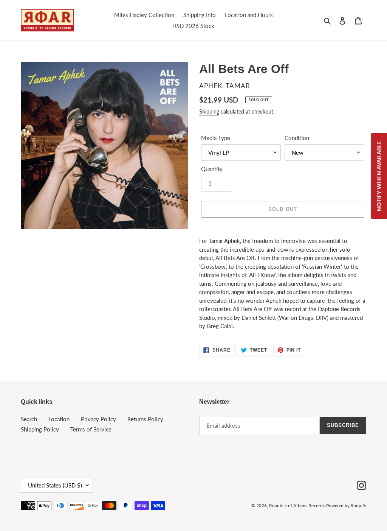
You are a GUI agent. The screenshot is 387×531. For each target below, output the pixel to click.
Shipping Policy (40, 429)
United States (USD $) (55, 485)
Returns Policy (145, 419)
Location (59, 419)
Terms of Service (90, 429)
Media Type (215, 137)
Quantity (212, 168)
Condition (297, 137)
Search (29, 419)
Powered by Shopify (346, 505)
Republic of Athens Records (297, 505)
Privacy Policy (98, 419)
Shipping (209, 111)
